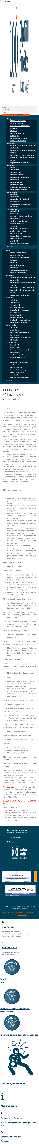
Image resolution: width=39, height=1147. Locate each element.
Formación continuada (17, 175)
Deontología (14, 136)
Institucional (14, 211)
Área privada (14, 170)
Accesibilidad (14, 241)
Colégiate (13, 167)
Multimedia (14, 340)
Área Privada (8, 927)
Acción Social (14, 196)
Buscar (4, 107)
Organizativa (14, 213)
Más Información (9, 1106)
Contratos (13, 226)
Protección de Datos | (18, 912)
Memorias (13, 131)
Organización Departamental (20, 126)
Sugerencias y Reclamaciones (20, 163)
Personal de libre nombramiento (21, 216)
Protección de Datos (17, 238)
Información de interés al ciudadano (22, 155)
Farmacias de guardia (11, 1136)
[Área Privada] (3, 922)
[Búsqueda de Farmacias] (2, 1113)
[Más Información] (2, 1096)
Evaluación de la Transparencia (20, 236)
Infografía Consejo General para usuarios (19, 1035)
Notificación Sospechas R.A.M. (20, 187)
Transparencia (12, 209)
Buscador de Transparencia (19, 243)
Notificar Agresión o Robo (13, 1083)
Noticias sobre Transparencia (20, 204)
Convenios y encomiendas (19, 228)
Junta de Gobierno (16, 123)
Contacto (10, 246)
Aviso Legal (6, 912)
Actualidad (14, 194)
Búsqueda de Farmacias (12, 1118)
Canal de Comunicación (18, 141)
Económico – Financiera (18, 223)
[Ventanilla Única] (3, 943)
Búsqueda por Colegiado (18, 189)
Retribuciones (15, 218)
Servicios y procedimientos (19, 221)
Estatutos (13, 128)
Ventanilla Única (15, 172)
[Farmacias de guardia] (2, 1132)
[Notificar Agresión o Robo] (19, 1072)
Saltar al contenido (7, 1)
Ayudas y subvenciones (18, 231)
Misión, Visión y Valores (18, 121)
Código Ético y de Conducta (19, 138)
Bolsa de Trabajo (16, 182)
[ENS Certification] (20, 896)
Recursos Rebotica (16, 184)
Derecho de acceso (16, 233)
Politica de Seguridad (17, 133)
